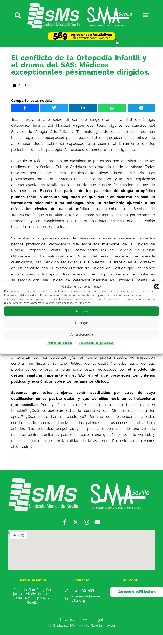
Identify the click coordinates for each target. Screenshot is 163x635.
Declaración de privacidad (96, 343)
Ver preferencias (82, 334)
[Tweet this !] (54, 108)
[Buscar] (17, 15)
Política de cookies (59, 343)
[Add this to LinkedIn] (83, 108)
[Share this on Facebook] (25, 108)
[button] (157, 287)
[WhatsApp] (112, 108)
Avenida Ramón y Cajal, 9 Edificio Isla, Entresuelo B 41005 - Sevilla (32, 595)
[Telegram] (141, 108)
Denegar (81, 323)
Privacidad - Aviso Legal (81, 619)
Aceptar (81, 311)
